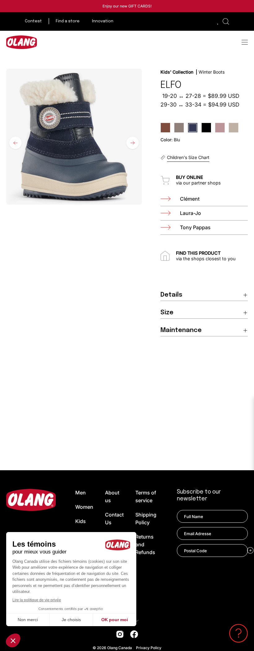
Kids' (166, 72)
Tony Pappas (195, 227)
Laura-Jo (190, 213)
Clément (189, 199)
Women (84, 507)
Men (80, 492)
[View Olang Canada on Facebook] (134, 634)
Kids (80, 521)
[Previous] (15, 143)
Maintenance (181, 330)
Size (166, 312)
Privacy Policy (148, 647)
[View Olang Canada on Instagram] (120, 634)
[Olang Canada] (21, 42)
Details (171, 295)
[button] (225, 21)
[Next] (132, 143)
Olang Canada (120, 647)
